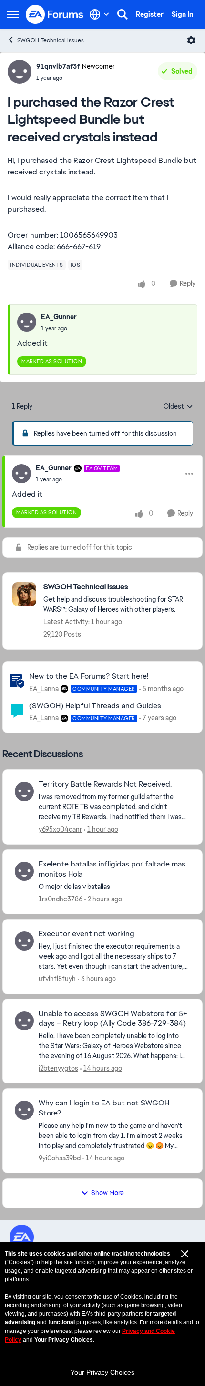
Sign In (182, 14)
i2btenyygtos (58, 1068)
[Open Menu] (191, 40)
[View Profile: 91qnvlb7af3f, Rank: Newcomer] (19, 72)
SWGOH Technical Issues (50, 40)
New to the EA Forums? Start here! (88, 676)
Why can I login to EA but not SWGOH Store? (104, 1108)
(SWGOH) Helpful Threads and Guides (95, 706)
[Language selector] (99, 14)
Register (150, 14)
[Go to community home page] (55, 14)
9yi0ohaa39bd (60, 1158)
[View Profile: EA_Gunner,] (26, 322)
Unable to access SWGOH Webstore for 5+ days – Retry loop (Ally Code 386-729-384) (113, 1019)
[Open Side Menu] (12, 14)
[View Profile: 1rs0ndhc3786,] (24, 871)
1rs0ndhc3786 (60, 899)
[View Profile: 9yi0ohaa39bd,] (24, 1110)
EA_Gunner (59, 317)
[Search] (122, 14)
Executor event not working (86, 934)
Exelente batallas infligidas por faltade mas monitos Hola (112, 869)
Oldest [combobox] (178, 406)
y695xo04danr (60, 829)
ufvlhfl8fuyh (57, 979)
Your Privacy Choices (102, 1372)
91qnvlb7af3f (58, 66)
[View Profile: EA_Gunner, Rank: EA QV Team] (21, 473)
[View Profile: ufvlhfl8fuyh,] (24, 941)
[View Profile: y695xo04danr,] (24, 791)
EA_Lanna (44, 688)
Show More (107, 1193)
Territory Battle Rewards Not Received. (105, 784)
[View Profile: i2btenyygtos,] (24, 1020)
